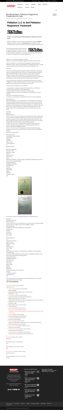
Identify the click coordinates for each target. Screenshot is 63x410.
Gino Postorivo (9, 285)
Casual (27, 4)
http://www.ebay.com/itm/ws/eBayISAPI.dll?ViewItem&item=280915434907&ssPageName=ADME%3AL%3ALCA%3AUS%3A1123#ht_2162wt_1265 (25, 311)
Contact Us (8, 405)
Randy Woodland (11, 295)
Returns (23, 403)
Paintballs (43, 403)
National (24, 18)
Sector (39, 4)
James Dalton (11, 308)
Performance (20, 4)
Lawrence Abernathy (12, 18)
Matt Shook (10, 320)
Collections (45, 4)
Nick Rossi (10, 314)
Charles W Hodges (12, 288)
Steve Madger (11, 317)
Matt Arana (8, 337)
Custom (32, 7)
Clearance (27, 7)
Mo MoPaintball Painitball (13, 328)
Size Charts (16, 403)
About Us (49, 403)
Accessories (19, 7)
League (28, 403)
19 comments (30, 18)
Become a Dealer (35, 403)
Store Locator (9, 403)
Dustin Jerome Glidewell (13, 325)
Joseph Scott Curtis (10, 351)
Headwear (33, 4)
